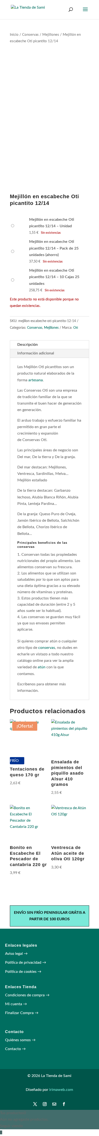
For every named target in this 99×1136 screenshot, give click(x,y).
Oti (75, 327)
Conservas (30, 34)
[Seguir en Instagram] (45, 1104)
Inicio (14, 34)
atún (41, 667)
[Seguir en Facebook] (64, 1104)
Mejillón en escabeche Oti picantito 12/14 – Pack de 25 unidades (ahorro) (54, 248)
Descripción (27, 345)
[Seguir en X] (35, 1104)
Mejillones (50, 34)
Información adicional (35, 353)
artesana (35, 380)
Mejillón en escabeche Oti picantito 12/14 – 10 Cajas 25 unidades (54, 277)
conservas (46, 648)
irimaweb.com (61, 1090)
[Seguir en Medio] (54, 1104)
